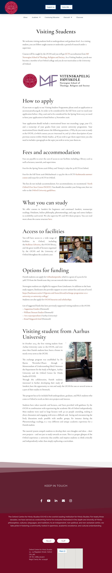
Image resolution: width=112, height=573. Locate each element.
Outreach (67, 17)
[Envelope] (63, 500)
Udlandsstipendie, (54, 277)
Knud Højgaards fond (32, 319)
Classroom (79, 17)
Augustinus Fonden (32, 309)
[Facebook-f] (41, 500)
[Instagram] (70, 500)
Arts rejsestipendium (32, 315)
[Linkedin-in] (56, 500)
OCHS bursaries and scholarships (58, 299)
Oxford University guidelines (43, 190)
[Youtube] (48, 500)
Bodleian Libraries (32, 244)
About (25, 17)
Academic (35, 17)
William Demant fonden (34, 312)
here (50, 219)
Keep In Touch (56, 485)
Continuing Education (52, 17)
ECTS (67, 54)
